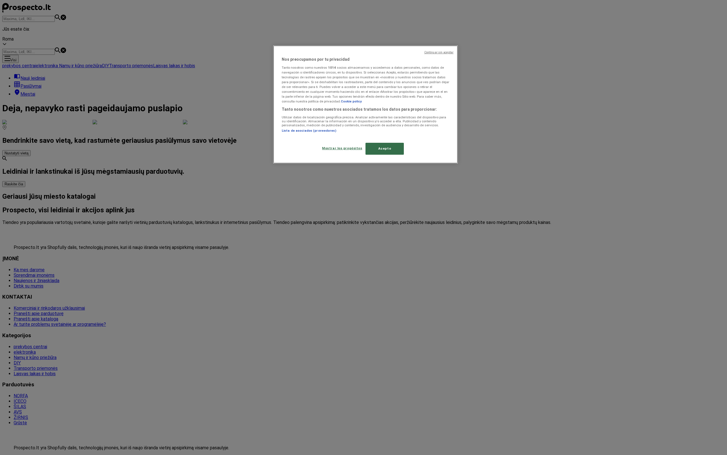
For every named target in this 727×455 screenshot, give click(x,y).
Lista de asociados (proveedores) (309, 131)
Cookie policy (351, 101)
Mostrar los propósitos (342, 148)
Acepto (384, 148)
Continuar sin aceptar (439, 52)
